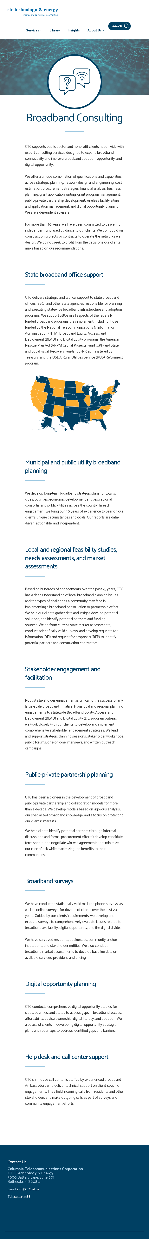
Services (32, 30)
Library (55, 30)
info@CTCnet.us (28, 1189)
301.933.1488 (21, 1196)
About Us (94, 30)
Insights (74, 30)
